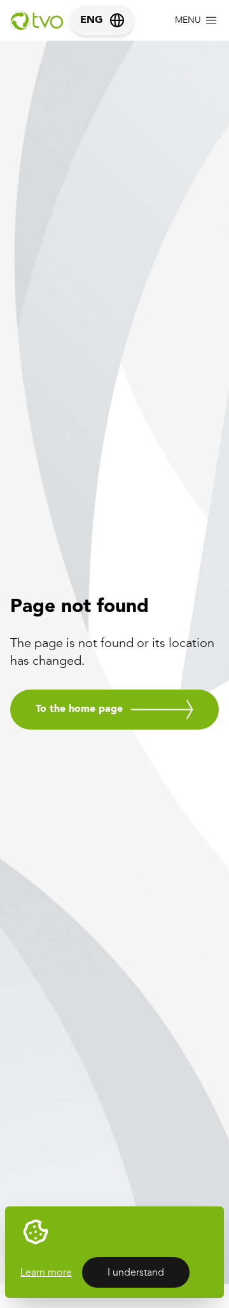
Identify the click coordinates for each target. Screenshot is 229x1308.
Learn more (46, 1272)
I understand (136, 1272)
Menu (188, 20)
